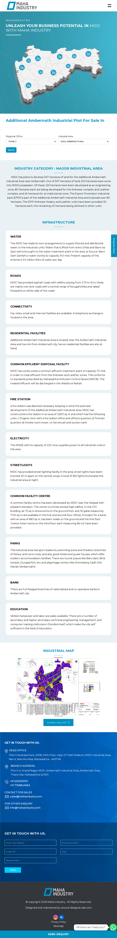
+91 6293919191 (19, 781)
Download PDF (57, 722)
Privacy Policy (58, 922)
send (13, 870)
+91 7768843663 (20, 785)
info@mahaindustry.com (25, 807)
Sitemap (58, 926)
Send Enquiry (58, 934)
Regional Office (14, 136)
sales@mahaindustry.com (26, 796)
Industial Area (65, 136)
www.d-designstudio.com (76, 907)
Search (11, 150)
